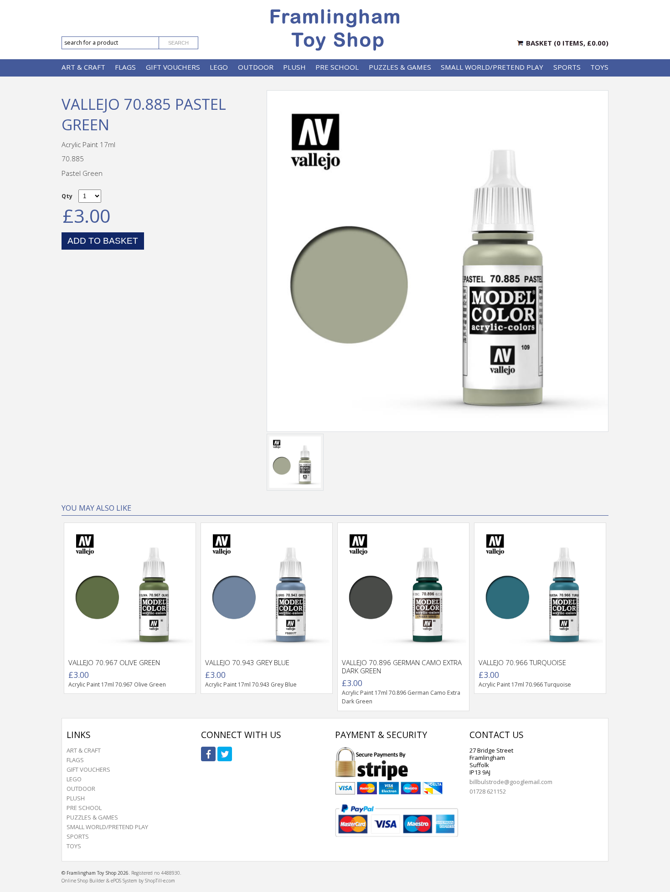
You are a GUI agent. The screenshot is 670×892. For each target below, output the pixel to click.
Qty (67, 196)
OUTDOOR (255, 67)
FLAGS (125, 67)
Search (178, 43)
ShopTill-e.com (160, 880)
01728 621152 (487, 791)
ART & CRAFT (83, 67)
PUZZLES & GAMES (400, 67)
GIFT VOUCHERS (173, 67)
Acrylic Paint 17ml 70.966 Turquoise (525, 684)
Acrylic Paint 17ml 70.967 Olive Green (117, 684)
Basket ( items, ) (567, 42)
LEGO (219, 67)
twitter (224, 754)
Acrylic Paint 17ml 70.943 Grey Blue (251, 684)
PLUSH (294, 67)
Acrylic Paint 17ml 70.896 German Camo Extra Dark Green (401, 697)
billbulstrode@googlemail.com (510, 782)
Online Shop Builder (83, 880)
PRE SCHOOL (337, 67)
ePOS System (124, 880)
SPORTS (567, 67)
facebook (208, 754)
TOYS (599, 67)
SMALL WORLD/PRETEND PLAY (492, 67)
